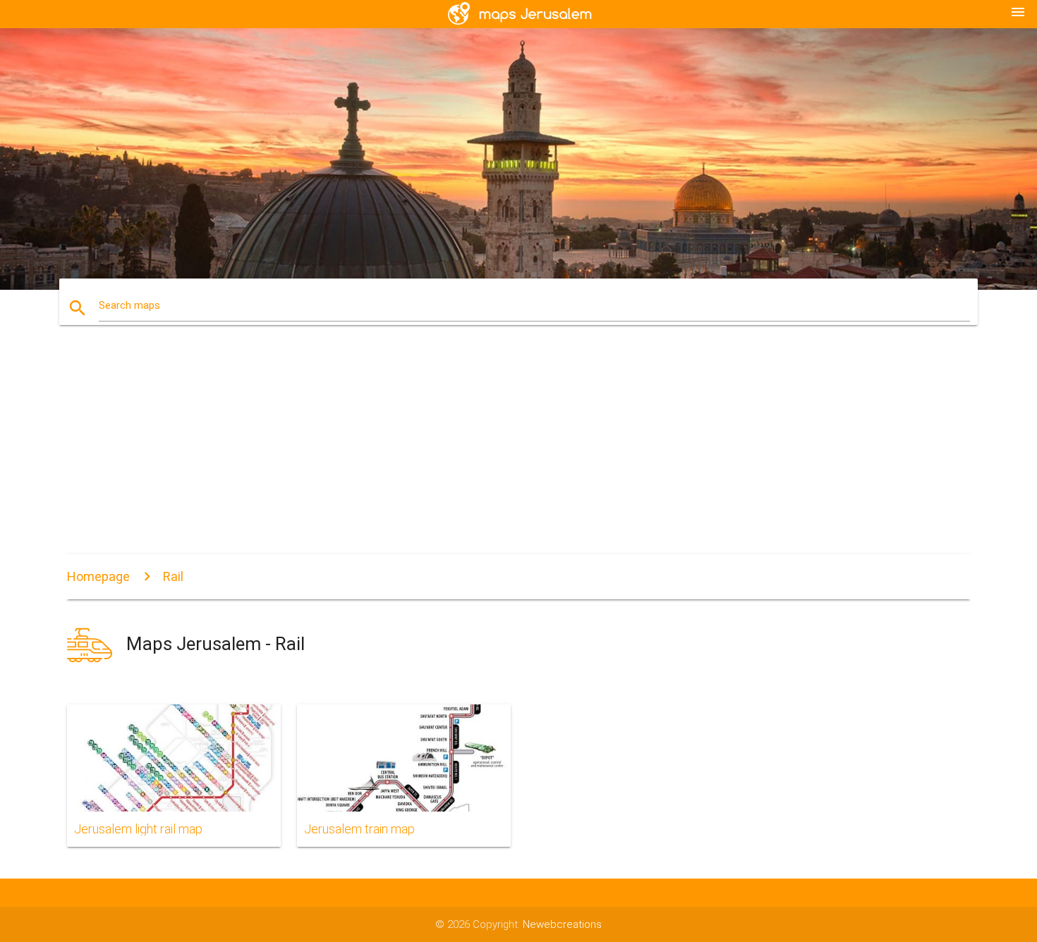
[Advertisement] (518, 448)
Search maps (129, 305)
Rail (173, 576)
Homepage (98, 576)
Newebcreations (562, 924)
